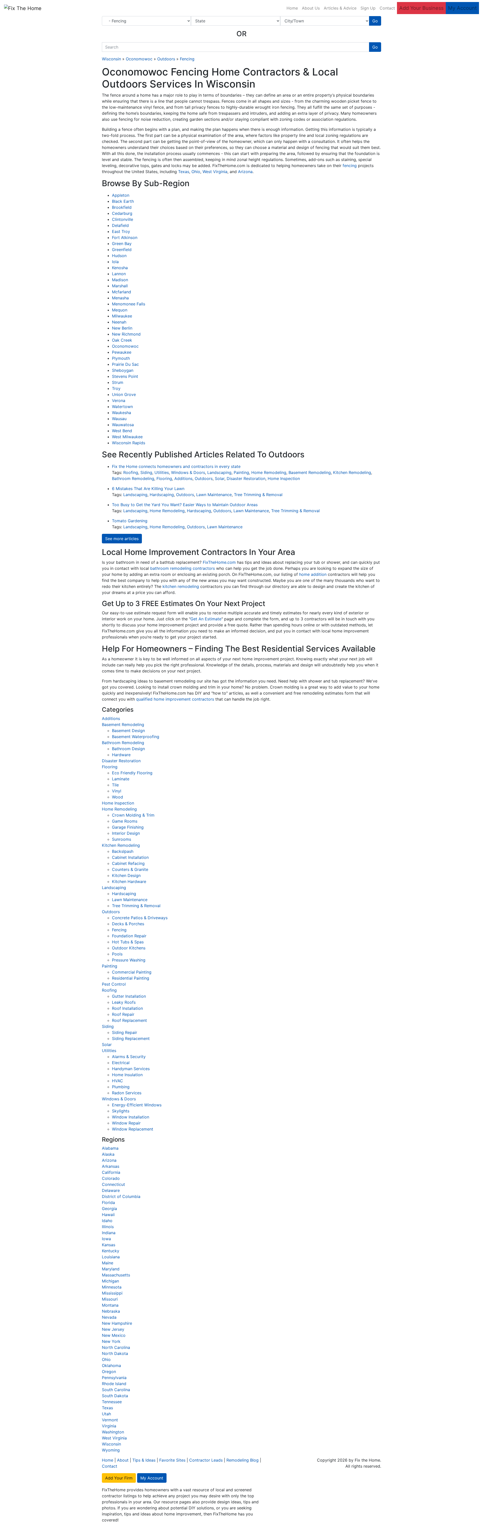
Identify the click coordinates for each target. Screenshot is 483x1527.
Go (375, 20)
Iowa (106, 1238)
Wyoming (111, 1450)
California (111, 1172)
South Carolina (116, 1389)
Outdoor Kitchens (128, 947)
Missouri (110, 1299)
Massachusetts (116, 1274)
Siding (146, 472)
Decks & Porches (128, 923)
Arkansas (110, 1166)
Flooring (164, 478)
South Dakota (115, 1395)
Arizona (245, 171)
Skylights (120, 1110)
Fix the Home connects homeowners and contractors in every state (176, 466)
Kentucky (110, 1250)
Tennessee (112, 1401)
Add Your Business (421, 8)
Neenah (119, 322)
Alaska (108, 1154)
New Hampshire (117, 1323)
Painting (241, 472)
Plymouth (121, 358)
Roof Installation (127, 1008)
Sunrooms (121, 839)
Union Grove (124, 394)
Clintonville (122, 219)
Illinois (108, 1226)
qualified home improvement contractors (175, 699)
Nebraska (111, 1311)
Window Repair (126, 1123)
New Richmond (126, 334)
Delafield (120, 225)
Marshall (120, 285)
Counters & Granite (130, 869)
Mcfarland (121, 291)
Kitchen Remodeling (352, 472)
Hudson (119, 255)
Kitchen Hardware (129, 881)
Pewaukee (121, 352)
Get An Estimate (205, 618)
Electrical (121, 1062)
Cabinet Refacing (128, 863)
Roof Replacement (129, 1020)
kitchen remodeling (181, 586)
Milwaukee (122, 315)
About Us (311, 8)
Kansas (108, 1244)
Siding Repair (124, 1032)
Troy (116, 388)
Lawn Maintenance (214, 494)
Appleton (120, 195)
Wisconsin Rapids (128, 442)
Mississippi (112, 1293)
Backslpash (122, 851)
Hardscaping (162, 494)
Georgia (109, 1208)
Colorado (111, 1178)
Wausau (119, 418)
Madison (120, 279)
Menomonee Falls (128, 303)
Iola (115, 261)
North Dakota (115, 1353)
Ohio (195, 171)
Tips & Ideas (143, 1460)
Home (292, 8)
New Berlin (122, 328)
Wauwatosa (123, 424)
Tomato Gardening (129, 520)
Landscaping (219, 472)
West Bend (122, 430)
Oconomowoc (139, 58)
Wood (117, 796)
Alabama (110, 1148)
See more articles (122, 538)
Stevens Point (125, 376)
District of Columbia (121, 1196)
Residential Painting (130, 978)
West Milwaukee (127, 436)
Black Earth (123, 201)
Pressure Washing (128, 959)
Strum (117, 382)
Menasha (120, 297)
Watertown (122, 406)
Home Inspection (284, 478)
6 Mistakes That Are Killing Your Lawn (148, 488)
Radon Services (126, 1092)
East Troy (121, 231)
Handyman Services (131, 1068)
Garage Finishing (128, 827)
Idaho (107, 1220)
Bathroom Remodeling (133, 478)
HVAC (117, 1080)
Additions (183, 478)
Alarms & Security (129, 1056)
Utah (106, 1413)
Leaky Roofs (124, 1002)
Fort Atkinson (124, 237)
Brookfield (122, 207)
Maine (107, 1262)
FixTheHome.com (219, 562)
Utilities (161, 472)
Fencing (187, 58)
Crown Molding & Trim (133, 815)
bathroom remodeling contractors (182, 568)
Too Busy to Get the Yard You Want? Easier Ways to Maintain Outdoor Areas (185, 504)
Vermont (110, 1419)
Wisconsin (111, 58)
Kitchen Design (126, 875)
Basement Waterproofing (135, 736)
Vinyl (116, 790)
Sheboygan (122, 370)
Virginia (109, 1425)
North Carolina (116, 1347)
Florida (108, 1202)
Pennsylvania (114, 1377)
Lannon (119, 273)
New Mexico (114, 1335)
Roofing (130, 472)
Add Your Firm (119, 1477)
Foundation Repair (129, 935)
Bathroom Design (128, 748)
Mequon (119, 309)
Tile (115, 784)
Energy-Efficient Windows (137, 1104)
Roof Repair (123, 1014)
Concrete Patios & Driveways (140, 917)
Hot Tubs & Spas (128, 941)
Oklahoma (111, 1365)
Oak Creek (122, 340)
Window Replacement (132, 1129)
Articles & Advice (340, 8)
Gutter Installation (129, 996)
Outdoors (166, 58)
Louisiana (111, 1256)
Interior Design (126, 833)
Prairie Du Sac (125, 364)
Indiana (108, 1232)
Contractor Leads (206, 1460)
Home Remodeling (268, 472)
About (123, 1460)
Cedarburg (122, 213)
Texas (183, 171)
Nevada (109, 1317)
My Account (462, 8)
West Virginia (215, 171)
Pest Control (114, 984)
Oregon (109, 1371)
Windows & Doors (188, 472)
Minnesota (112, 1287)
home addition (313, 574)
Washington (113, 1431)
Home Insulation (127, 1074)
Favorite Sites (172, 1460)
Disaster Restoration (246, 478)
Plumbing (121, 1086)
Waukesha (121, 412)
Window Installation (130, 1116)
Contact (387, 8)
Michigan (110, 1280)
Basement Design (128, 730)
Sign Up (368, 8)
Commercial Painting (131, 972)
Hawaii (108, 1214)
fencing (350, 165)
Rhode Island (114, 1383)
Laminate (120, 778)
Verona (118, 400)
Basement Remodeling (310, 472)
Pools (117, 953)
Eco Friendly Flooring (132, 772)
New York (111, 1341)
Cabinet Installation (130, 857)
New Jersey (113, 1329)
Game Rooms (124, 821)
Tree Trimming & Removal (258, 494)
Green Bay (122, 243)
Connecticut (113, 1184)
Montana (110, 1305)
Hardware (121, 754)
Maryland (110, 1268)
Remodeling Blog (242, 1460)
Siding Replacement (131, 1038)
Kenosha (120, 267)
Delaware (111, 1190)
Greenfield (122, 249)
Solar (219, 478)
